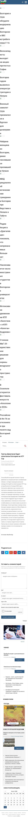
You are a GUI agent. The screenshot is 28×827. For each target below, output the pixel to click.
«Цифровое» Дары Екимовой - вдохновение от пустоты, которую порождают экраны (14, 775)
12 (11, 800)
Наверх (25, 620)
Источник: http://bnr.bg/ (7, 534)
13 (14, 800)
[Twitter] (7, 552)
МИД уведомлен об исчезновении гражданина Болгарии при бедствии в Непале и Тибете (5, 197)
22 (20, 802)
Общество (13, 657)
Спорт (7, 814)
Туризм (3, 814)
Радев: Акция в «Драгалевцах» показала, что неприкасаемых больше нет (13, 768)
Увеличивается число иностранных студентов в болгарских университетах (14, 781)
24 (5, 804)
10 (5, 800)
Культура (15, 812)
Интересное (23, 814)
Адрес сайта (4, 601)
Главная (3, 812)
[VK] (23, 552)
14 (17, 800)
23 (23, 802)
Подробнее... (19, 659)
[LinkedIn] (19, 552)
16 (23, 800)
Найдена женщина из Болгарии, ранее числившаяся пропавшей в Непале (5, 156)
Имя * (2, 590)
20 (14, 802)
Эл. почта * (3, 595)
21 (17, 802)
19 (11, 802)
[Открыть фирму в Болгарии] (14, 639)
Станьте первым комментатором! (8, 464)
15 (20, 800)
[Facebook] (2, 552)
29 (20, 804)
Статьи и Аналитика (12, 814)
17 (5, 802)
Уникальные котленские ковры (12, 666)
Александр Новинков (19, 736)
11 (8, 800)
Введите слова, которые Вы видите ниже (10, 607)
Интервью (18, 814)
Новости (12, 736)
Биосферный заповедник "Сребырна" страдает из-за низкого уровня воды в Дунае (15, 691)
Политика (19, 812)
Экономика (24, 812)
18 (8, 802)
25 (8, 804)
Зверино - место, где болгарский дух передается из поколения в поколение (14, 678)
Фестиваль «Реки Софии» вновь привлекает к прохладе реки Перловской (14, 685)
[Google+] (11, 552)
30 (23, 804)
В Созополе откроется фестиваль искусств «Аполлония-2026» (5, 396)
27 (14, 804)
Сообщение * (4, 572)
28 (17, 804)
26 (11, 804)
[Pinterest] (15, 552)
